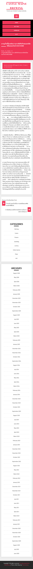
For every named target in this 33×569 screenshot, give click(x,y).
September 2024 (16, 361)
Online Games (16, 250)
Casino (25, 65)
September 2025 (16, 311)
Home (16, 22)
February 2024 (16, 390)
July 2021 (16, 499)
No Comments (9, 67)
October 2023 (16, 407)
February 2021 (16, 520)
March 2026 (16, 286)
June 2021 (16, 503)
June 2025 (16, 323)
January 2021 (16, 524)
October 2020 (16, 537)
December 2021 (16, 486)
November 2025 (16, 302)
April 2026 (16, 282)
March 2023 (16, 436)
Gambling (16, 30)
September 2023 (16, 411)
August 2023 (16, 415)
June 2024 (16, 374)
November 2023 (16, 403)
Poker (16, 254)
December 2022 (16, 449)
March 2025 (16, 336)
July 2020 (16, 549)
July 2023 (16, 420)
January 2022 (16, 482)
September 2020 (16, 541)
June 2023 (16, 424)
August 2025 (16, 315)
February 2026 (16, 290)
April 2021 (16, 512)
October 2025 (16, 307)
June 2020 (16, 553)
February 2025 (16, 340)
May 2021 (16, 507)
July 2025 (16, 319)
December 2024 (16, 348)
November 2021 (16, 491)
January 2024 (16, 394)
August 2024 (16, 365)
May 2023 (16, 428)
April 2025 (16, 332)
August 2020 (16, 545)
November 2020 (16, 532)
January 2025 (16, 344)
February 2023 (16, 440)
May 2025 (16, 327)
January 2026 (16, 294)
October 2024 (16, 357)
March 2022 (16, 474)
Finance (16, 237)
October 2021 (16, 495)
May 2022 (16, 470)
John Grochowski (8, 65)
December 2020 (16, 528)
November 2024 (16, 353)
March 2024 (16, 386)
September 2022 (16, 461)
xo (7, 117)
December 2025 (16, 298)
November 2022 (16, 453)
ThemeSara (25, 565)
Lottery (17, 246)
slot (16, 34)
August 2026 (16, 273)
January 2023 (16, 445)
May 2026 (16, 277)
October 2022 (16, 457)
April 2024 (16, 382)
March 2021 (16, 516)
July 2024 (16, 369)
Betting (16, 26)
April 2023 (16, 432)
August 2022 (16, 466)
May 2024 (16, 378)
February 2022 (16, 478)
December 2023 (16, 399)
